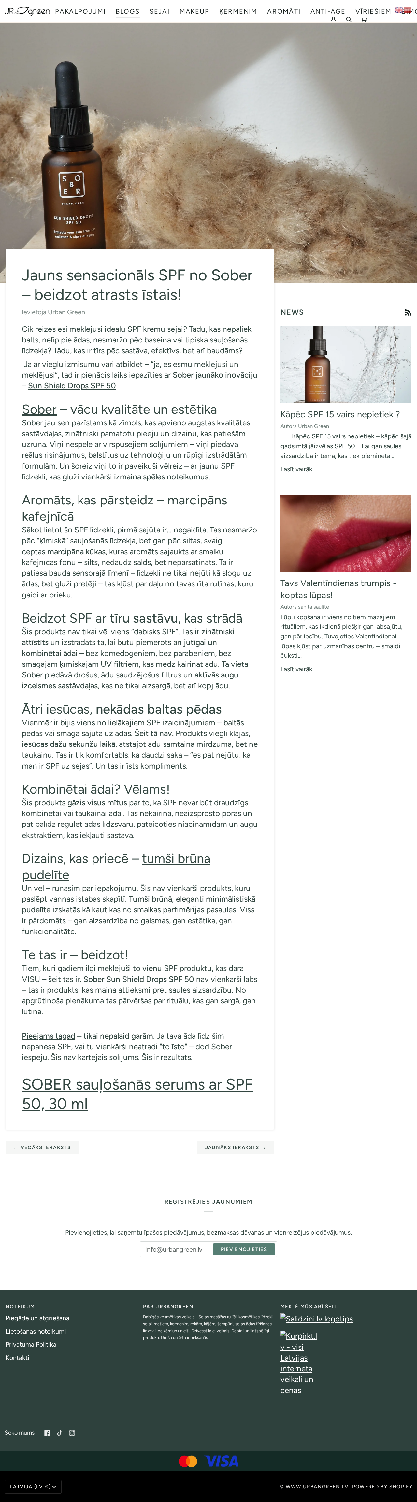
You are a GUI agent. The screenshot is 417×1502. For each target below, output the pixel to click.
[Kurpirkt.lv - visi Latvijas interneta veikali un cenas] (345, 1363)
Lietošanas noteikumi (36, 1331)
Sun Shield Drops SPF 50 (72, 385)
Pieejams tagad (48, 1035)
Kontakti (17, 1357)
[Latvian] (408, 9)
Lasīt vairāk (296, 469)
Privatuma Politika (31, 1344)
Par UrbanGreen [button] (168, 1306)
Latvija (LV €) (30, 1487)
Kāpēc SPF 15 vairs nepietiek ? (340, 414)
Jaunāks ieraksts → (235, 1147)
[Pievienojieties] (393, 1481)
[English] (399, 9)
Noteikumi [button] (21, 1306)
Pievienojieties (244, 1249)
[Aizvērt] (402, 1429)
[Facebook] (47, 1433)
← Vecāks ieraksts (42, 1147)
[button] (80, 11)
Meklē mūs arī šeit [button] (308, 1306)
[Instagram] (72, 1433)
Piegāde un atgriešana (37, 1318)
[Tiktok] (60, 1433)
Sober (39, 409)
